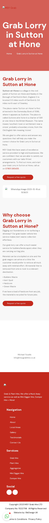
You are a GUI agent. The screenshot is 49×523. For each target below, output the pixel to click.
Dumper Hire (15, 478)
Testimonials (15, 437)
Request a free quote (16, 177)
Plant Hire (14, 463)
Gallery (13, 432)
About (13, 422)
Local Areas (15, 427)
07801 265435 (12, 168)
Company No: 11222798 (16, 508)
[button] (8, 191)
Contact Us (15, 442)
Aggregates (15, 468)
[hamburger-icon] (45, 7)
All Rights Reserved (37, 508)
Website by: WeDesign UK (26, 512)
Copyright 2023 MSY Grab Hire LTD (25, 504)
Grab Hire (14, 458)
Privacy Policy (35, 519)
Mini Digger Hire (17, 473)
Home (9, 53)
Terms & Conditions (17, 519)
